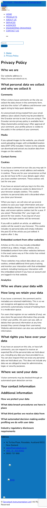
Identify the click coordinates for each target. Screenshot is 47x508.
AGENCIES (11, 25)
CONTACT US (12, 30)
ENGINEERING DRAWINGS (18, 28)
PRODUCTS (11, 17)
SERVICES (10, 22)
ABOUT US (11, 19)
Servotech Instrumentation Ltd (17, 501)
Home (9, 53)
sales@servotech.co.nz (16, 448)
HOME (9, 14)
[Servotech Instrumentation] (23, 5)
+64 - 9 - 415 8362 (15, 450)
